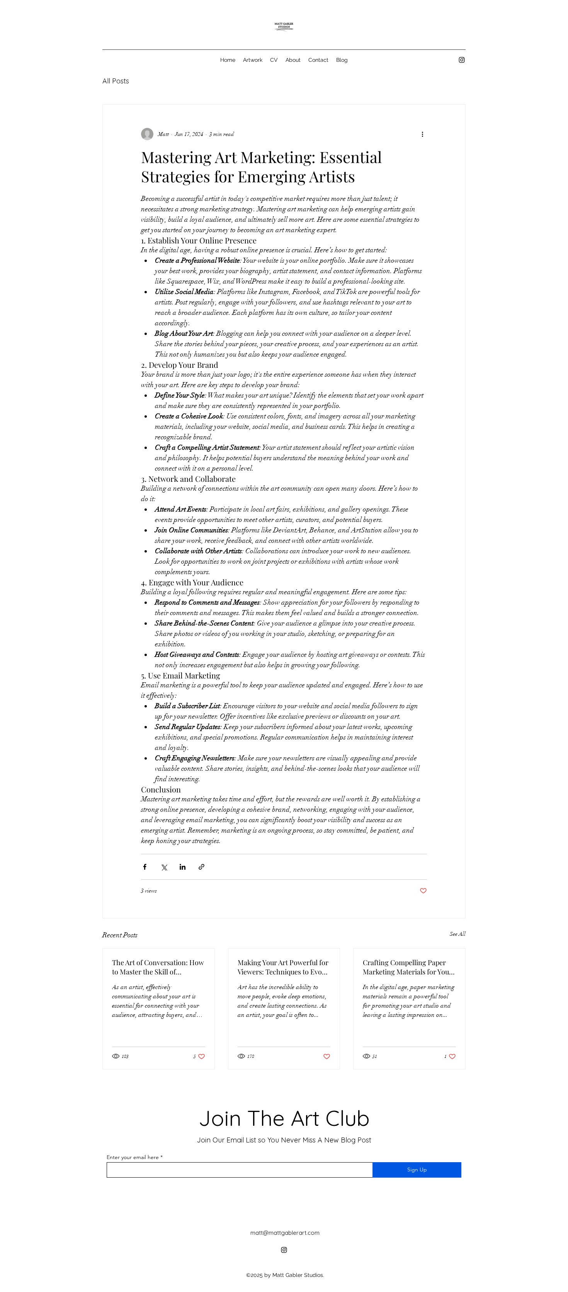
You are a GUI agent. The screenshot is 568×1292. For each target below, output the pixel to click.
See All (458, 934)
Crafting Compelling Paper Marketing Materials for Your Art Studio (407, 967)
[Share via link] (201, 866)
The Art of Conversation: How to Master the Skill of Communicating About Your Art (158, 967)
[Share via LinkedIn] (182, 866)
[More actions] (422, 134)
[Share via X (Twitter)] (163, 866)
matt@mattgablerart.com (285, 1232)
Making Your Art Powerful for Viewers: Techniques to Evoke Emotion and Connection (283, 967)
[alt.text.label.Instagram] (462, 60)
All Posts (115, 80)
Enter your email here (133, 1157)
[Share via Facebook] (144, 866)
